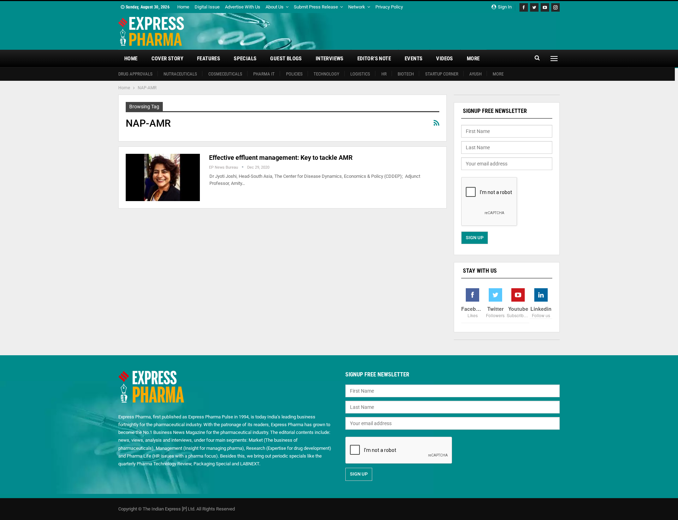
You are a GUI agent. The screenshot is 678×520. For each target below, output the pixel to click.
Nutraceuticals (180, 74)
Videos (444, 58)
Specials (245, 58)
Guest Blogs (286, 58)
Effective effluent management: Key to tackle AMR (281, 157)
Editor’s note (374, 58)
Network (356, 7)
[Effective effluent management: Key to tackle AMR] (163, 177)
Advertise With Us (242, 7)
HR (384, 74)
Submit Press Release (316, 7)
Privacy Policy (389, 7)
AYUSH (475, 74)
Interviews (330, 58)
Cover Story (167, 58)
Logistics (360, 74)
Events (413, 58)
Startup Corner (441, 74)
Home (183, 7)
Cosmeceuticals (225, 74)
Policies (294, 74)
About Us (275, 7)
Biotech (406, 74)
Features (208, 58)
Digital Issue (207, 7)
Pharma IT (264, 74)
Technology (326, 74)
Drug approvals (135, 74)
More (473, 58)
